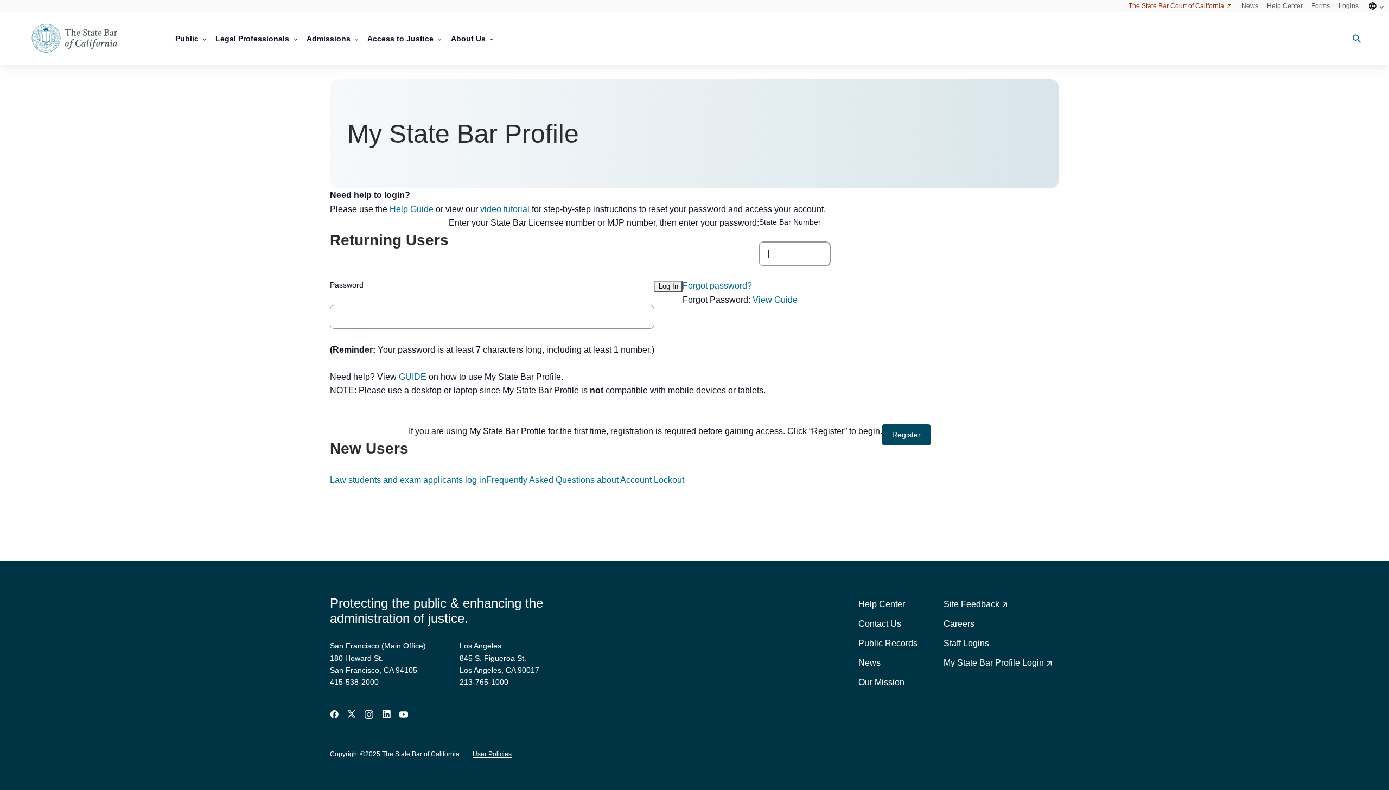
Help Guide (412, 209)
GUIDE (412, 376)
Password (347, 285)
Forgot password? (717, 285)
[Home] (81, 38)
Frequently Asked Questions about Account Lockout (585, 480)
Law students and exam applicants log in (408, 480)
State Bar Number (790, 222)
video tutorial (505, 209)
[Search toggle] (1352, 38)
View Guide (775, 299)
